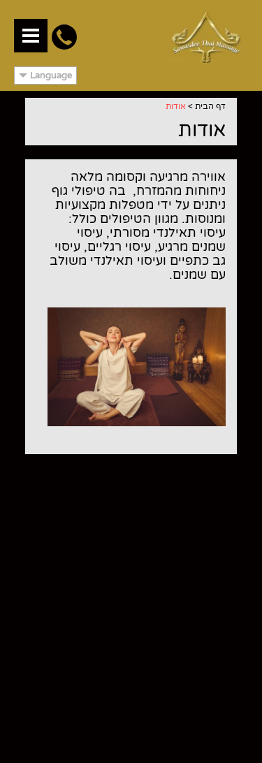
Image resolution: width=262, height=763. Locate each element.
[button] (31, 35)
